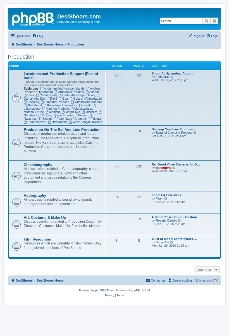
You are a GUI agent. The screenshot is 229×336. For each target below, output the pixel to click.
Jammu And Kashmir (88, 102)
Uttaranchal (59, 122)
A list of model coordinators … (174, 239)
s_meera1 (163, 76)
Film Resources (37, 239)
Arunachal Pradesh (71, 91)
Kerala (87, 105)
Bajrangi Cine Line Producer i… (175, 129)
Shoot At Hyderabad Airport (172, 73)
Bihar (30, 95)
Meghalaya (72, 112)
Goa (65, 98)
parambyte (163, 167)
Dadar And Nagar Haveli (78, 95)
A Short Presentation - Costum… (176, 217)
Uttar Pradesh (36, 122)
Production (21, 57)
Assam (94, 91)
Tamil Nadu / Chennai (71, 118)
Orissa (46, 115)
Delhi (53, 98)
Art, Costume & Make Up (45, 217)
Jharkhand (34, 105)
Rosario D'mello (166, 220)
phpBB (99, 290)
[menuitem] (37, 36)
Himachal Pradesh (56, 102)
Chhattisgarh (48, 95)
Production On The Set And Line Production (62, 130)
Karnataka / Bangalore (62, 105)
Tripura (96, 118)
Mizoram (91, 112)
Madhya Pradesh (57, 108)
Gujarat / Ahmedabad (87, 98)
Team (159, 198)
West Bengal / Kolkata (87, 122)
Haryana (33, 102)
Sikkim (47, 118)
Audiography (35, 195)
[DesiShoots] (33, 18)
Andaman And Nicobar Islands (64, 88)
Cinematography (38, 165)
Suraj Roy (162, 242)
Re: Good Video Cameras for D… (176, 164)
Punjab (82, 115)
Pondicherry (64, 115)
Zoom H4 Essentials (166, 195)
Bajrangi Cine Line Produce (174, 132)
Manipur (54, 112)
